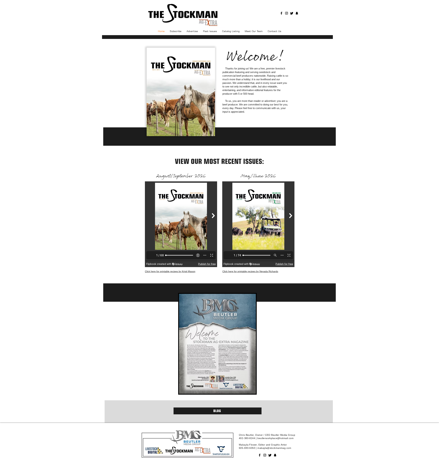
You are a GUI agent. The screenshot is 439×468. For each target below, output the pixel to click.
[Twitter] (292, 13)
